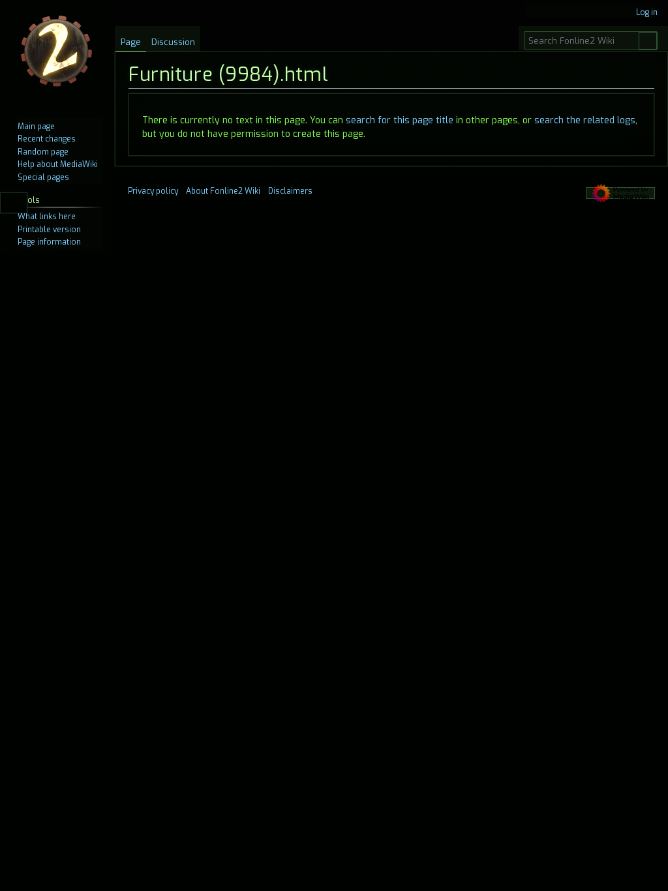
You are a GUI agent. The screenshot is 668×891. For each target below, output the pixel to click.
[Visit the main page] (57, 52)
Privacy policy (153, 191)
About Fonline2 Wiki (223, 191)
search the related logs (584, 120)
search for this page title (399, 120)
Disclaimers (290, 191)
